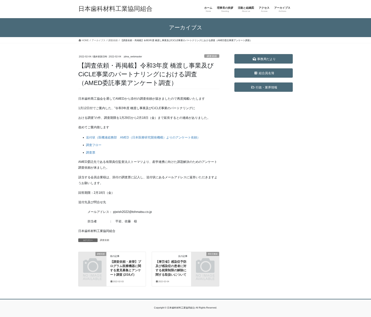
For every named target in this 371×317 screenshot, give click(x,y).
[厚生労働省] (205, 260)
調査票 (90, 152)
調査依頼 (212, 56)
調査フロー (93, 145)
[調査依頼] (92, 260)
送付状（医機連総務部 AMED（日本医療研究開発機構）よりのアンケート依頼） (143, 137)
